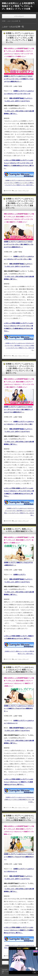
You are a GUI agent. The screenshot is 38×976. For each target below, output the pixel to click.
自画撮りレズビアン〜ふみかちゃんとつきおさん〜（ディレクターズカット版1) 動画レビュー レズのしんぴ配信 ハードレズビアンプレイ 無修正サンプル (20, 368)
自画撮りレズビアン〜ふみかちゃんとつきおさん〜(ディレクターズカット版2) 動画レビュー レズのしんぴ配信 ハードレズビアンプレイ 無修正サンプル (20, 203)
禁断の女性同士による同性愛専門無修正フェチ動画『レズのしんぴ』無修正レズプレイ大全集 (18, 6)
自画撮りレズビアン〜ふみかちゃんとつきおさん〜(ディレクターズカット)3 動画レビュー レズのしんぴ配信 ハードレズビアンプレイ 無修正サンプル (20, 37)
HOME (3, 21)
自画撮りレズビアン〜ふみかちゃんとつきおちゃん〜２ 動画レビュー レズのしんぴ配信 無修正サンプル (20, 669)
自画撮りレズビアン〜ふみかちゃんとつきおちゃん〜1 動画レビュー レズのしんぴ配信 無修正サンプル (20, 818)
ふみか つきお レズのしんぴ (21, 190)
